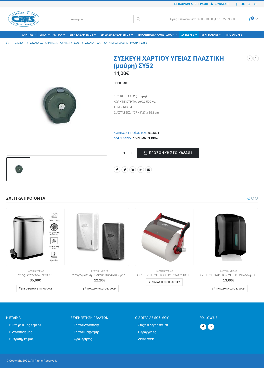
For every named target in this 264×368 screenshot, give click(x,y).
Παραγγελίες (147, 332)
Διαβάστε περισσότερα (166, 282)
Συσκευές (187, 34)
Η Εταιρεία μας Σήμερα (25, 325)
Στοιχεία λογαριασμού (153, 325)
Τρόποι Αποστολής (86, 325)
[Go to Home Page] (7, 43)
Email (148, 169)
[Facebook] (237, 4)
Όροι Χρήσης (83, 339)
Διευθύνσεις (146, 339)
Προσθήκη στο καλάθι (170, 152)
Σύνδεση (221, 4)
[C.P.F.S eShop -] (23, 19)
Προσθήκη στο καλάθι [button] (37, 288)
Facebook (117, 169)
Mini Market (210, 34)
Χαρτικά (27, 34)
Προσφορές (234, 34)
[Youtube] (243, 4)
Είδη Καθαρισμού (81, 34)
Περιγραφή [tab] (121, 83)
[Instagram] (249, 4)
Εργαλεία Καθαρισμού (115, 34)
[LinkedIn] (255, 4)
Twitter (124, 169)
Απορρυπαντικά (51, 34)
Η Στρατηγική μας (21, 339)
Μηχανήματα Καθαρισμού (156, 34)
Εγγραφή (201, 4)
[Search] (138, 19)
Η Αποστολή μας (20, 332)
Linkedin (211, 327)
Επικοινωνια (183, 4)
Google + (140, 169)
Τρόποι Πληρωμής (86, 332)
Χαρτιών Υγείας (145, 137)
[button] (249, 198)
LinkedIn (132, 169)
